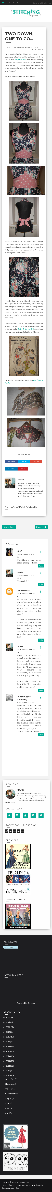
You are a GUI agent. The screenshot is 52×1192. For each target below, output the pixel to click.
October (9, 1089)
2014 (8, 1056)
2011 (8, 1071)
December (10, 1079)
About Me (11, 1185)
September (10, 1094)
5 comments (38, 49)
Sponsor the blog (8, 1188)
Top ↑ (18, 1188)
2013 (8, 1061)
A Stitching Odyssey (22, 1182)
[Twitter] (9, 815)
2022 (8, 1017)
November (10, 1084)
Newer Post (9, 527)
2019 (8, 1032)
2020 (8, 1027)
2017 (8, 1042)
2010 (8, 1075)
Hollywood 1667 (21, 59)
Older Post (41, 527)
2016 (8, 1046)
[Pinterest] (33, 815)
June (7, 1103)
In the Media (38, 1185)
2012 (8, 1066)
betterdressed (23, 591)
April (7, 1113)
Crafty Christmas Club (26, 329)
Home (4, 1185)
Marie (15, 47)
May (7, 1108)
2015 (8, 1051)
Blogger (31, 1003)
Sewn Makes (22, 1185)
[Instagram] (17, 815)
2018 (8, 1037)
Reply (41, 566)
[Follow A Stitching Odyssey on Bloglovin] (10, 948)
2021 (8, 1022)
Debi (19, 551)
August (8, 1098)
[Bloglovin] (41, 815)
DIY (30, 1185)
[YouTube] (25, 815)
